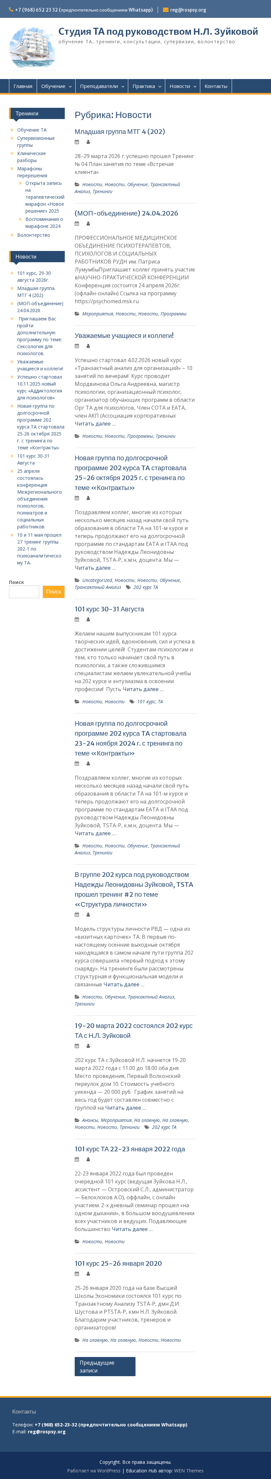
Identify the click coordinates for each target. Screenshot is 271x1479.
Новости (180, 86)
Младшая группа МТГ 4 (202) (120, 131)
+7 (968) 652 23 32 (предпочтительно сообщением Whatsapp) (84, 10)
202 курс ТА (146, 587)
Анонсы (90, 1120)
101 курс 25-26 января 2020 (118, 1263)
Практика (144, 86)
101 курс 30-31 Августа (109, 609)
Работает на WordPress (94, 1470)
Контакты (216, 86)
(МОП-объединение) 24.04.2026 (126, 213)
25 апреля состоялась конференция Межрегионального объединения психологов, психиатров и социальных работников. (39, 499)
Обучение (53, 86)
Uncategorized (97, 580)
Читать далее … (95, 423)
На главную (147, 1120)
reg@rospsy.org (188, 10)
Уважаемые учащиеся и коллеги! (124, 335)
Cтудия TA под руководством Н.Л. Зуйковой (158, 31)
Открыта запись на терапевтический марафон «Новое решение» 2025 (44, 197)
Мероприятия (97, 313)
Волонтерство (33, 235)
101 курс (146, 701)
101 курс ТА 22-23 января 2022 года (130, 1149)
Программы (173, 313)
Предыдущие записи (97, 1366)
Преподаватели (99, 86)
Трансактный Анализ (98, 587)
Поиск (16, 582)
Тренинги (102, 191)
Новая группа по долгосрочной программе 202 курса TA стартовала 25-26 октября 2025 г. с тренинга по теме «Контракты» (40, 427)
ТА (160, 701)
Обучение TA (32, 130)
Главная (23, 86)
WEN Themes (189, 1470)
